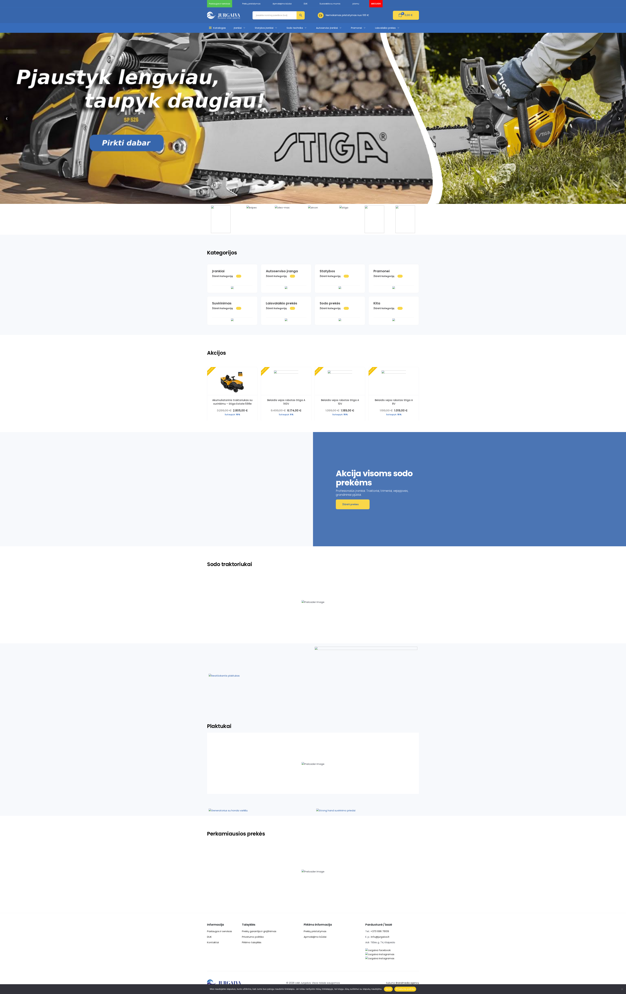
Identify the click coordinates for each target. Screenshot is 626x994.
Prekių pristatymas (315, 931)
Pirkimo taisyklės (251, 942)
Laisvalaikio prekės (385, 28)
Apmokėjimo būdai (315, 937)
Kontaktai (213, 942)
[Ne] (622, 989)
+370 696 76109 (380, 931)
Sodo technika (295, 28)
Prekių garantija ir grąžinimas (259, 931)
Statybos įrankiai (264, 28)
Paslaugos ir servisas (219, 931)
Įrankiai (238, 28)
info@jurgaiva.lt (380, 937)
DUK (209, 937)
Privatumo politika (253, 937)
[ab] (322, 15)
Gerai (388, 989)
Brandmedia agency (407, 983)
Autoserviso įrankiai (327, 28)
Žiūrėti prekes (350, 504)
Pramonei (356, 28)
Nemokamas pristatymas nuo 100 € (347, 15)
